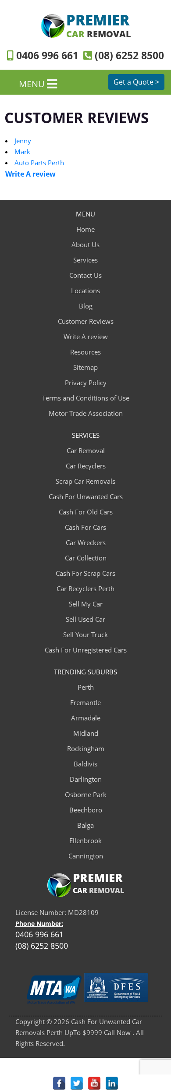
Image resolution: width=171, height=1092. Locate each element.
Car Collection (86, 557)
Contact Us (85, 275)
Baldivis (85, 763)
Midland (85, 733)
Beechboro (85, 809)
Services (85, 259)
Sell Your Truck (85, 634)
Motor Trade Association (86, 413)
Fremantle (85, 702)
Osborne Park (86, 794)
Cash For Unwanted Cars (86, 496)
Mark (22, 151)
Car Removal (86, 450)
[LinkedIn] (111, 1083)
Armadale (85, 717)
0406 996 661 (46, 55)
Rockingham (85, 748)
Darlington (86, 779)
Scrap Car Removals (85, 481)
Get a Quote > (136, 82)
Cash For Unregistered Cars (86, 649)
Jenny (22, 140)
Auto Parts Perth (39, 162)
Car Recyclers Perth (85, 588)
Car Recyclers (86, 465)
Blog (86, 305)
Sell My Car (86, 603)
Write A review (86, 336)
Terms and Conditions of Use (85, 398)
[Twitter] (76, 1083)
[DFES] (116, 990)
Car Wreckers (86, 542)
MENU (33, 83)
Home (85, 229)
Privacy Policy (86, 382)
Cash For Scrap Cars (85, 573)
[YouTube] (94, 1083)
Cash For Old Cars (86, 511)
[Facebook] (59, 1083)
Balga (85, 825)
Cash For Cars (85, 527)
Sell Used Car (85, 619)
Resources (85, 351)
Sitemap (85, 367)
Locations (85, 290)
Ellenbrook (85, 840)
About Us (85, 244)
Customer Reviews (86, 321)
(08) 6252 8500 (128, 55)
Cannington (85, 855)
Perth (86, 687)
